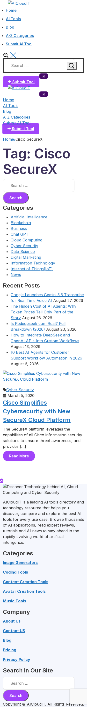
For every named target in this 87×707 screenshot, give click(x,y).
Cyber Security (24, 245)
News (16, 274)
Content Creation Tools (25, 581)
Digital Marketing (26, 257)
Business (19, 228)
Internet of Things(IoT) (32, 268)
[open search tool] (9, 55)
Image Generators (20, 562)
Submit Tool (23, 81)
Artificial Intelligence (29, 217)
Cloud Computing (26, 240)
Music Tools (14, 601)
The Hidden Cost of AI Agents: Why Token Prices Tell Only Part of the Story (43, 312)
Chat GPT (20, 234)
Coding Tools (15, 572)
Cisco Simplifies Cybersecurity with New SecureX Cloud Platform (37, 411)
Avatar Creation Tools (24, 591)
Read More (19, 456)
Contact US (14, 630)
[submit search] (72, 66)
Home (8, 139)
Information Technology (33, 263)
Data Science (23, 251)
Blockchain (21, 222)
